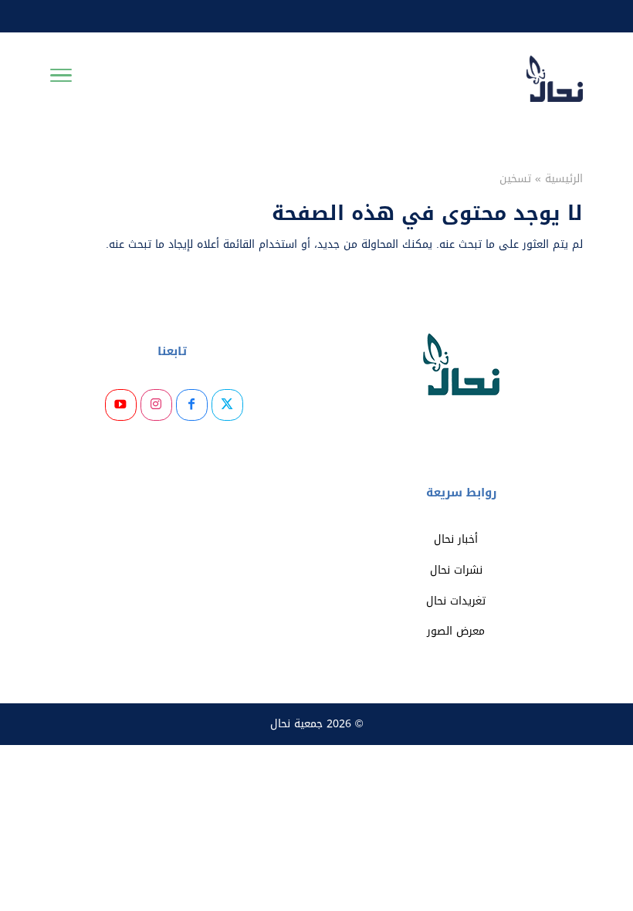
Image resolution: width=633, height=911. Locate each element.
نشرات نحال (456, 570)
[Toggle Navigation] (61, 78)
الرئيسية (564, 178)
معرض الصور (456, 631)
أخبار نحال (456, 539)
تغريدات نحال (456, 601)
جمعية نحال (296, 723)
